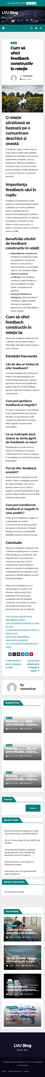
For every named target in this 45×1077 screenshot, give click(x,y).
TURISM (9, 954)
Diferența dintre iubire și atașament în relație (13, 664)
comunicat (27, 76)
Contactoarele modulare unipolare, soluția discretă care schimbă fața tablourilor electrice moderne (20, 852)
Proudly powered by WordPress (14, 1062)
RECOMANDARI (11, 925)
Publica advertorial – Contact (18, 1071)
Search (8, 799)
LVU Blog (10, 12)
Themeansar (23, 1065)
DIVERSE (10, 982)
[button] (31, 28)
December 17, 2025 (17, 1019)
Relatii (13, 43)
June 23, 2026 (15, 937)
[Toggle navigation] (41, 28)
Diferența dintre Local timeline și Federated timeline (22, 1014)
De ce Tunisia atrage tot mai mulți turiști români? (21, 961)
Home (4, 1071)
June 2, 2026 (14, 966)
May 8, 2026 (14, 994)
